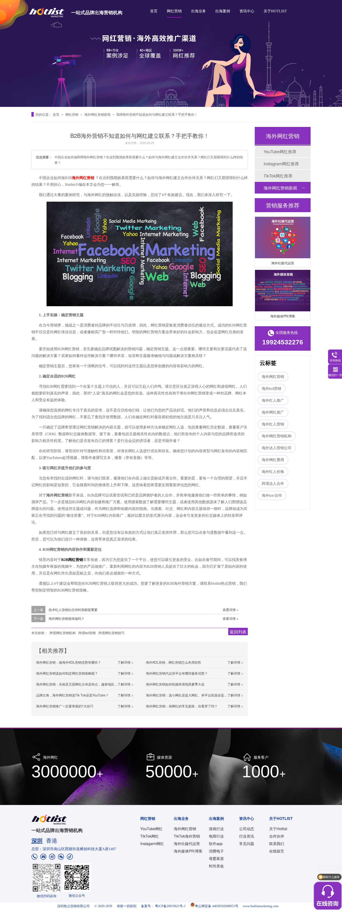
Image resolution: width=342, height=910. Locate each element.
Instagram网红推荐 (281, 163)
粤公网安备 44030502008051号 (216, 906)
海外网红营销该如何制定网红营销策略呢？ (67, 673)
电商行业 (216, 836)
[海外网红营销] (171, 53)
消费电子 (216, 851)
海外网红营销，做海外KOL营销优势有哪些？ (68, 662)
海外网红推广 (273, 412)
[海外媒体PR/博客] (282, 285)
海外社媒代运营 (282, 257)
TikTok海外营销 (187, 836)
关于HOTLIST (275, 11)
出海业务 (198, 11)
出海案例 (222, 11)
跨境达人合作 (273, 484)
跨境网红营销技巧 (111, 632)
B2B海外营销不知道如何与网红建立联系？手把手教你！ (157, 114)
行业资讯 (246, 836)
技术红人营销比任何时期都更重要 (73, 609)
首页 (154, 11)
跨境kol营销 (87, 632)
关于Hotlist (278, 828)
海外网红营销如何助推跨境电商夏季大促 (175, 684)
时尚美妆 (216, 866)
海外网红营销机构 (277, 436)
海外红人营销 (273, 424)
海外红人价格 (273, 472)
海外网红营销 (273, 377)
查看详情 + (230, 609)
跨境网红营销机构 (63, 632)
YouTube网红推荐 (280, 151)
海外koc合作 (272, 495)
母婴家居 (216, 858)
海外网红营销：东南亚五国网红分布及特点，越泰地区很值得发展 (83, 684)
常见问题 (246, 843)
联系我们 (276, 843)
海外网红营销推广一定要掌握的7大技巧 (64, 706)
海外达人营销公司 (277, 448)
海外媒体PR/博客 (282, 310)
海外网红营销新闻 (97, 114)
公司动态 (246, 828)
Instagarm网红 (152, 843)
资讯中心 (246, 11)
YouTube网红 (151, 828)
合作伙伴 (276, 836)
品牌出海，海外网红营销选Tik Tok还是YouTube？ (72, 695)
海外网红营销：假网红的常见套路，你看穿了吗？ (182, 706)
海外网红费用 (273, 460)
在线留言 (276, 851)
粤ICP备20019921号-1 (170, 906)
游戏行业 (216, 828)
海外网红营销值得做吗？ (66, 618)
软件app (216, 843)
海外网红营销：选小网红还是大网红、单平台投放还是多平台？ (191, 695)
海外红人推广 (273, 400)
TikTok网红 (149, 836)
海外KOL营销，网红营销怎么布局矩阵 (173, 662)
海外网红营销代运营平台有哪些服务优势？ (177, 673)
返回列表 (238, 631)
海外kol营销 (271, 388)
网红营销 (174, 11)
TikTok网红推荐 (278, 176)
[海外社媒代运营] (282, 232)
